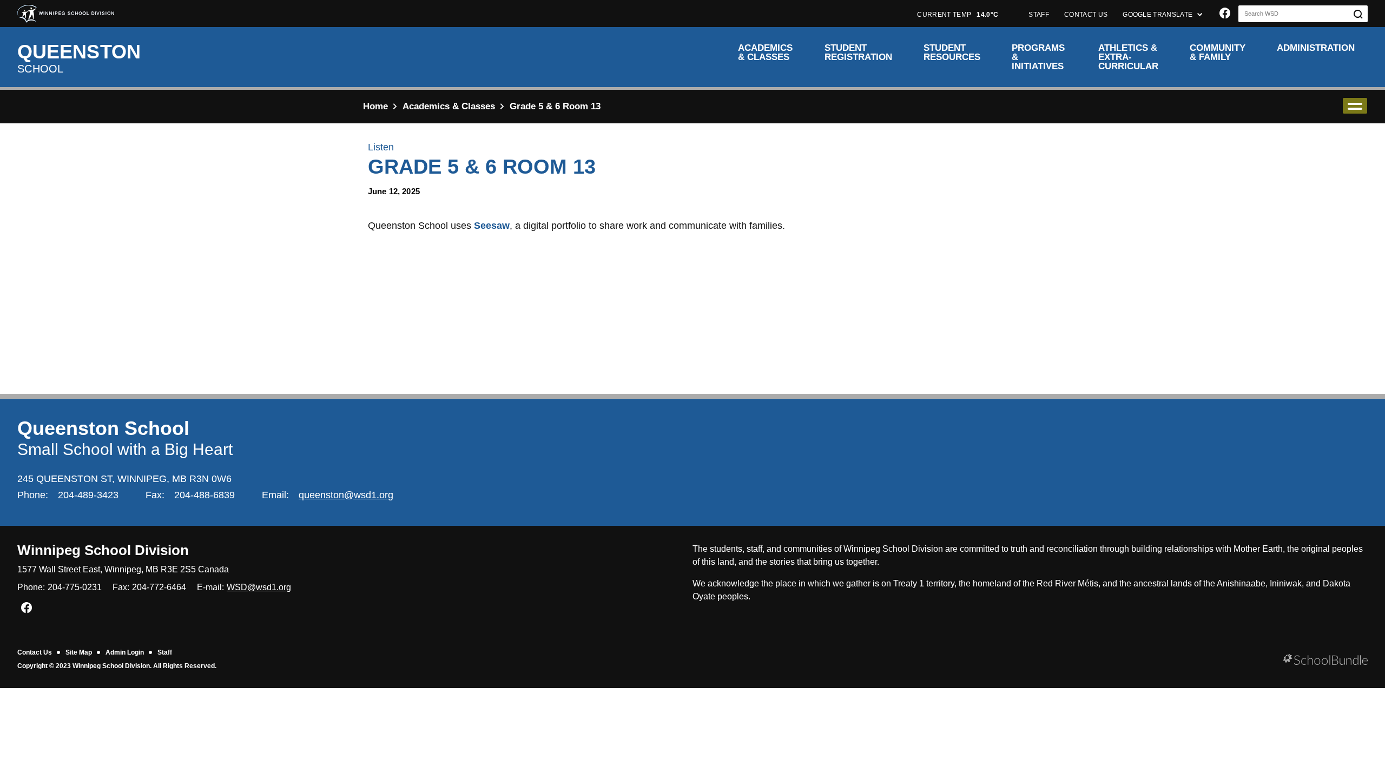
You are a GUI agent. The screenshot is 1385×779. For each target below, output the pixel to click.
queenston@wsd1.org (346, 495)
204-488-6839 (204, 495)
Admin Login (124, 652)
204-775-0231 (75, 587)
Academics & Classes (765, 52)
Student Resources (952, 52)
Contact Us (34, 652)
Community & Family (1217, 52)
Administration (1316, 48)
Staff (164, 652)
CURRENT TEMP (957, 14)
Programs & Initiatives (1038, 57)
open (1355, 106)
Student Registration (858, 52)
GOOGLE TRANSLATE (1158, 14)
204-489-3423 (88, 495)
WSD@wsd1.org (259, 587)
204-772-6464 (159, 587)
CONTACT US (1085, 14)
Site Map (78, 652)
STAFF (1038, 14)
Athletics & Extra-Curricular (1128, 57)
